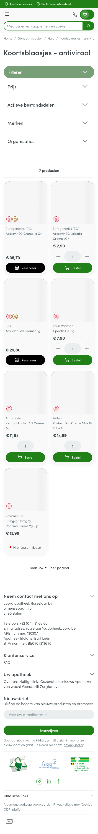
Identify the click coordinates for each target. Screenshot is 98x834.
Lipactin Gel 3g (64, 330)
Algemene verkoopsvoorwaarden (28, 804)
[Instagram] (39, 781)
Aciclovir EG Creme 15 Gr (24, 233)
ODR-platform (14, 809)
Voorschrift (30, 686)
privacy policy (73, 744)
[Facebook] (58, 781)
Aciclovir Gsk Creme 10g (23, 330)
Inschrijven (49, 730)
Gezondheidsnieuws (57, 681)
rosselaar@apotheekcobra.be (51, 628)
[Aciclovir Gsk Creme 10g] (25, 300)
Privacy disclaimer (66, 804)
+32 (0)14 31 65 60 (33, 623)
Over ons (11, 681)
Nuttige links (29, 681)
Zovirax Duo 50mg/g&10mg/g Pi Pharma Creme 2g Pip (22, 520)
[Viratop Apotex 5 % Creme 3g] (25, 392)
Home (8, 38)
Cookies (86, 804)
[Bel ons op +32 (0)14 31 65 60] (74, 14)
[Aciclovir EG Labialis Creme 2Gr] (72, 202)
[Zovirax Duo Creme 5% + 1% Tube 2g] (72, 392)
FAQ (7, 662)
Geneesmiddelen (30, 38)
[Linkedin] (49, 781)
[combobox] (43, 25)
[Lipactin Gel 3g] (72, 300)
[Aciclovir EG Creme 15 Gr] (25, 202)
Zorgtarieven (51, 686)
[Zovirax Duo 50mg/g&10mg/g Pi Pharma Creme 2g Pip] (25, 489)
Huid (51, 38)
